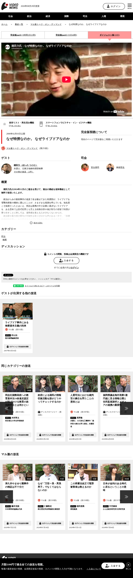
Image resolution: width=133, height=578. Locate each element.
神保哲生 (120, 167)
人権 (104, 16)
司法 (85, 16)
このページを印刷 (52, 286)
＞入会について (94, 569)
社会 (10, 16)
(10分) (110, 35)
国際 (66, 16)
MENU (130, 8)
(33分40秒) (66, 35)
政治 (29, 16)
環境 (122, 16)
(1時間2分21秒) (23, 35)
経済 (48, 16)
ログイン (116, 6)
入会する (69, 260)
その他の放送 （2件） (24, 172)
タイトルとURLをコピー (35, 286)
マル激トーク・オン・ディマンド (22, 148)
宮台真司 (95, 167)
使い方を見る (16, 126)
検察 (5, 240)
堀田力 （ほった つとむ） (26, 165)
